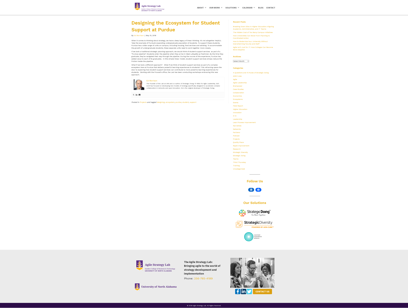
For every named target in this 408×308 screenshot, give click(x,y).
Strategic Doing (239, 156)
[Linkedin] (136, 95)
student (185, 102)
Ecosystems (238, 99)
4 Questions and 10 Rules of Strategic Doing (251, 73)
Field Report (238, 106)
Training (236, 166)
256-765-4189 (203, 278)
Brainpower (237, 86)
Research (237, 149)
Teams (235, 159)
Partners (236, 132)
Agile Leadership (240, 83)
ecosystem (170, 102)
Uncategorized (239, 169)
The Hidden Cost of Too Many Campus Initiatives (253, 32)
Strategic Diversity (240, 152)
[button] (205, 7)
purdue (178, 102)
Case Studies (238, 89)
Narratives (237, 126)
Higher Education (240, 109)
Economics (237, 96)
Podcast (236, 136)
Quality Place (238, 142)
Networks (237, 129)
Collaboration (238, 93)
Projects (143, 102)
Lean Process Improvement (244, 122)
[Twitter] (134, 95)
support (193, 102)
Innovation (237, 113)
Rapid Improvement (241, 146)
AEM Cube (237, 76)
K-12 (234, 116)
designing (161, 102)
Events (235, 103)
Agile (235, 79)
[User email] (139, 95)
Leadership (237, 119)
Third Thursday (239, 162)
